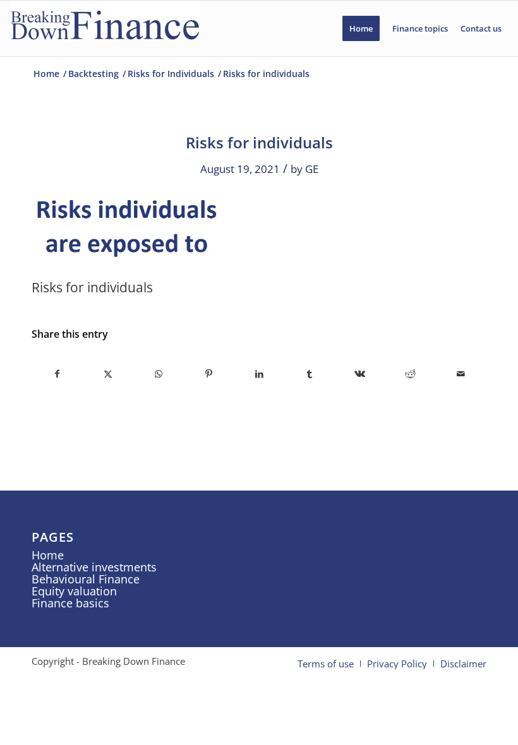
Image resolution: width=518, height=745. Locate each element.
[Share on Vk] (360, 374)
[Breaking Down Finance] (105, 28)
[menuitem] (361, 28)
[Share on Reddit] (410, 374)
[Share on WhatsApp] (159, 374)
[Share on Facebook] (57, 374)
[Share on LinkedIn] (259, 374)
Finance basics (70, 603)
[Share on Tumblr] (310, 374)
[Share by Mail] (461, 374)
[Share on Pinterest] (209, 374)
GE (311, 169)
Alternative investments (94, 567)
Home (48, 555)
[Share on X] (108, 374)
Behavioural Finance (86, 579)
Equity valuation (74, 591)
